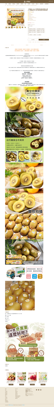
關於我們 (16, 391)
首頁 (6, 3)
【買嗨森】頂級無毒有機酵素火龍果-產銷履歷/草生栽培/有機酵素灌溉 (32, 381)
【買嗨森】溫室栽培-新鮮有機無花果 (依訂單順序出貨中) (11, 381)
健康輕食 (22, 3)
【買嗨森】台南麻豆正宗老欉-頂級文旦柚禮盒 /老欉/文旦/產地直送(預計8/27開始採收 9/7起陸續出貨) (43, 381)
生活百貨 (33, 3)
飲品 (25, 3)
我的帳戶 (16, 392)
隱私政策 (16, 394)
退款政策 (16, 393)
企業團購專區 (47, 3)
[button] (25, 17)
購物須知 (16, 398)
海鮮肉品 (13, 3)
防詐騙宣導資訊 (17, 397)
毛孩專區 (29, 3)
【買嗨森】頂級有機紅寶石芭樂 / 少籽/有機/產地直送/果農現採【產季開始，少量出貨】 (21, 381)
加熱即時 (18, 3)
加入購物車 (32, 39)
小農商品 (9, 3)
